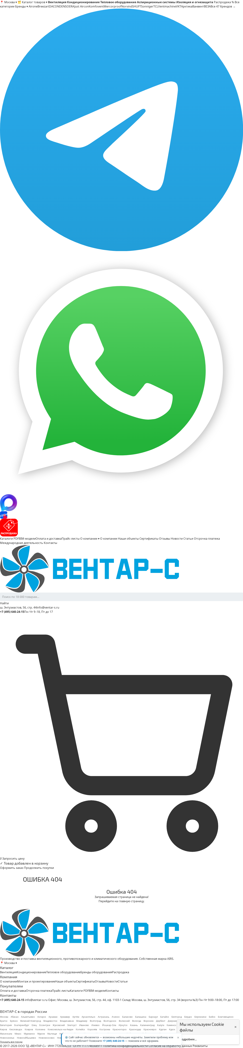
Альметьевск (28, 1016)
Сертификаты (148, 539)
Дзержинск (174, 1020)
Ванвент (198, 6)
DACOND (55, 6)
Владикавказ (67, 1020)
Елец (34, 1025)
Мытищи (52, 1033)
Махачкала (6, 1033)
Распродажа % (224, 2)
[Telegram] (121, 130)
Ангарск (41, 1016)
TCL (155, 6)
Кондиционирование (31, 972)
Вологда (136, 1020)
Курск (172, 1029)
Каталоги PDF (9, 539)
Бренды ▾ (21, 6)
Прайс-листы (71, 539)
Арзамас (53, 1016)
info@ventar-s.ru (48, 607)
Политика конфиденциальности (125, 1046)
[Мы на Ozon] (121, 515)
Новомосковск (47, 1037)
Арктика (186, 6)
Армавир (65, 1016)
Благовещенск (226, 1016)
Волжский (124, 1020)
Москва (4, 1016)
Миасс (18, 1033)
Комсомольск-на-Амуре (60, 1029)
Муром (41, 1033)
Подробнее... (188, 1039)
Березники (200, 1016)
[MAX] (121, 502)
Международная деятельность (21, 543)
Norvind (126, 6)
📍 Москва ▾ (8, 2)
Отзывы (164, 539)
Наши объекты (128, 539)
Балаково (127, 1016)
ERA (71, 6)
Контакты (50, 543)
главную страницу (131, 901)
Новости (177, 539)
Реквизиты (200, 1046)
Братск (3, 1020)
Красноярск (150, 1029)
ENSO (65, 6)
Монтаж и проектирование (36, 981)
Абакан (15, 1016)
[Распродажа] (121, 527)
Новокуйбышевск (26, 1037)
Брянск (14, 1020)
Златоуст (72, 1025)
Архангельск (88, 1016)
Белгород (176, 1016)
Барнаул (153, 1016)
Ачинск (116, 1016)
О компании (108, 539)
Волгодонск (110, 1020)
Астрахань (103, 1016)
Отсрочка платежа (207, 539)
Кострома (104, 1029)
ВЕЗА (207, 6)
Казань (134, 1025)
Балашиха (140, 1016)
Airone (33, 6)
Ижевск (95, 1025)
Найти (4, 603)
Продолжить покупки (39, 868)
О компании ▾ (89, 539)
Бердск (188, 1016)
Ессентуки (44, 1025)
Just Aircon (81, 6)
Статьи (188, 539)
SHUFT (136, 6)
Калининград (147, 1025)
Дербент (160, 1020)
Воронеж (149, 1020)
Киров (3, 1029)
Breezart (43, 6)
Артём (75, 1016)
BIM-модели (27, 539)
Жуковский (59, 1025)
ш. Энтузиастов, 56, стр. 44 (18, 607)
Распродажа (120, 972)
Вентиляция (8, 972)
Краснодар (135, 1029)
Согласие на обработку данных (170, 1046)
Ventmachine (167, 6)
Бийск (212, 1016)
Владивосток (50, 1020)
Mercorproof (112, 6)
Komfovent (96, 6)
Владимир (81, 1020)
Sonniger (147, 6)
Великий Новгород (30, 1020)
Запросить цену (13, 858)
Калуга (160, 1025)
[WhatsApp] (121, 372)
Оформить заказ (11, 868)
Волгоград (95, 1020)
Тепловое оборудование (63, 972)
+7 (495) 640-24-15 (113, 1040)
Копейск (80, 1029)
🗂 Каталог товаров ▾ (32, 2)
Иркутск (123, 1025)
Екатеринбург (21, 1025)
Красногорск (120, 1029)
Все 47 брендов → (223, 6)
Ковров (29, 1029)
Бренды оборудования (96, 972)
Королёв (92, 1029)
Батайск (164, 1016)
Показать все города (11, 1041)
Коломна (40, 1029)
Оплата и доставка (49, 539)
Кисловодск (15, 1029)
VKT (178, 6)
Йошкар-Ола (109, 1025)
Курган (163, 1029)
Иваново (84, 1025)
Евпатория (6, 1025)
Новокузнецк (7, 1037)
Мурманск (29, 1033)
